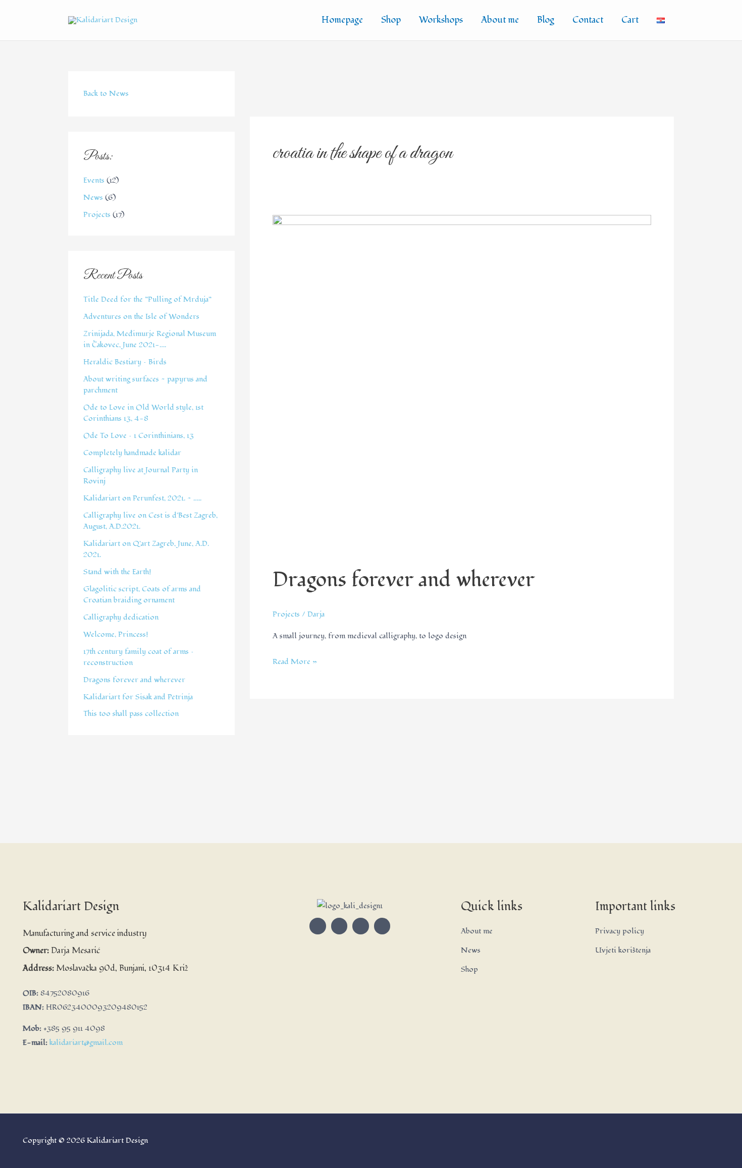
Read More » (295, 661)
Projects (97, 214)
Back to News (106, 93)
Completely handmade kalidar (132, 453)
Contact (587, 20)
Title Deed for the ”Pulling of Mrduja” (147, 299)
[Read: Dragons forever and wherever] (462, 384)
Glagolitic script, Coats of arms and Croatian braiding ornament (142, 595)
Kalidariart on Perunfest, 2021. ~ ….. (142, 498)
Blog (545, 20)
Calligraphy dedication (120, 617)
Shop (391, 20)
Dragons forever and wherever (134, 680)
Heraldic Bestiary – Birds (125, 362)
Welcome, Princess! (115, 634)
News (93, 197)
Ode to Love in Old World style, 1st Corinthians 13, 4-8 (143, 413)
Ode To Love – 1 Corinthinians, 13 (138, 435)
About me (500, 20)
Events (93, 180)
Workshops (441, 20)
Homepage (342, 20)
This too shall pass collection (131, 713)
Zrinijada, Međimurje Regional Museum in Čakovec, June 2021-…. (149, 339)
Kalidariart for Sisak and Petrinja (138, 697)
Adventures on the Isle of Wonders (141, 316)
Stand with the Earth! (117, 572)
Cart (630, 20)
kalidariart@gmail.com (86, 1042)
